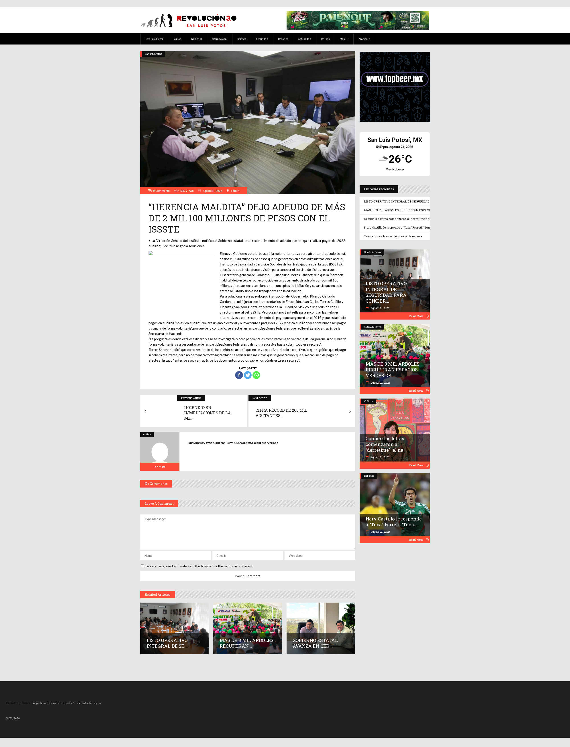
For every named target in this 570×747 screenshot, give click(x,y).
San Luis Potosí (153, 53)
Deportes (369, 475)
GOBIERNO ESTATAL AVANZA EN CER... (315, 643)
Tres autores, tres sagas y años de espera (393, 236)
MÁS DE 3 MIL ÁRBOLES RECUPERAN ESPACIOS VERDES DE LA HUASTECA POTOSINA (427, 210)
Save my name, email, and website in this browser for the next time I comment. (199, 566)
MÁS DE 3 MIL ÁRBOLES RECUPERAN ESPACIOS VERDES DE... (392, 370)
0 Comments (161, 190)
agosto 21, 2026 (380, 308)
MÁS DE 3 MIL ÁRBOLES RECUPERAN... (246, 643)
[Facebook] (239, 375)
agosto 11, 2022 (212, 190)
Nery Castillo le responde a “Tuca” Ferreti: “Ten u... (394, 522)
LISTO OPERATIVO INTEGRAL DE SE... (167, 643)
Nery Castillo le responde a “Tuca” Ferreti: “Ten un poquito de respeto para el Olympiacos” (426, 227)
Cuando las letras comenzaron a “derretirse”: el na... (386, 444)
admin (235, 190)
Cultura (368, 401)
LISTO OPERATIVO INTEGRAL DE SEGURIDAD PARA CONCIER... (386, 292)
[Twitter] (248, 375)
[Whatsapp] (256, 375)
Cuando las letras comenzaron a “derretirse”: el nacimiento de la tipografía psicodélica (424, 219)
